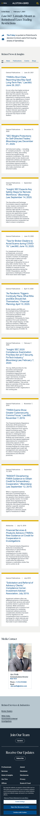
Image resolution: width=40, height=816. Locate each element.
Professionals (6, 767)
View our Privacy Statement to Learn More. (16, 798)
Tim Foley (11, 35)
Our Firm (4, 779)
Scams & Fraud (25, 783)
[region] (20, 800)
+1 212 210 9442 (21, 682)
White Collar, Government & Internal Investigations (9, 718)
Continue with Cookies (20, 812)
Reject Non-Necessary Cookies (20, 807)
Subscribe (20, 758)
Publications (17, 61)
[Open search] (37, 3)
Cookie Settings (20, 801)
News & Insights (7, 775)
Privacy (22, 779)
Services (4, 771)
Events (26, 61)
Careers (20, 740)
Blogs (34, 61)
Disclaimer (24, 771)
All (2, 61)
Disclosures (24, 775)
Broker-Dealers (6, 711)
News (8, 61)
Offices (4, 783)
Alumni (22, 767)
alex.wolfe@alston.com (19, 686)
